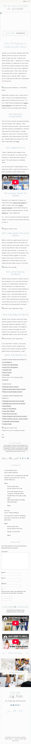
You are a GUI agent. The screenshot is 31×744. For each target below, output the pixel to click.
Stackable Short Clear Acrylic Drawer (14, 403)
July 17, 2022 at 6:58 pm (11, 512)
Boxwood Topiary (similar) (11, 386)
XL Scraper (6, 375)
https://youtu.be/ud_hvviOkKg (16, 500)
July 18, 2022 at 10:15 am (14, 528)
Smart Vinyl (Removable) (10, 365)
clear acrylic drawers (19, 203)
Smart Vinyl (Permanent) (10, 367)
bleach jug (5, 213)
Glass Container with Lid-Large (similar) (15, 416)
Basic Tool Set (7, 372)
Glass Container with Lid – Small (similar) (15, 419)
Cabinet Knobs (7, 424)
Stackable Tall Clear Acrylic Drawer (13, 401)
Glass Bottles (7, 406)
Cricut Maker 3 (7, 362)
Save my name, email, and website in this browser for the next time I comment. (13, 592)
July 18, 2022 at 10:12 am (14, 488)
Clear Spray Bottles (9, 411)
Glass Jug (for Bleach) (9, 408)
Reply (6, 483)
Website (3, 583)
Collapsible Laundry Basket (11, 421)
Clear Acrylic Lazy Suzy (10, 413)
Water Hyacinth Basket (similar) (12, 392)
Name (3, 572)
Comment (4, 551)
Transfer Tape (7, 370)
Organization (20, 33)
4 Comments (15, 465)
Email (3, 578)
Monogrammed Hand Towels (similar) (14, 389)
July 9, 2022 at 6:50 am (11, 472)
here (17, 141)
